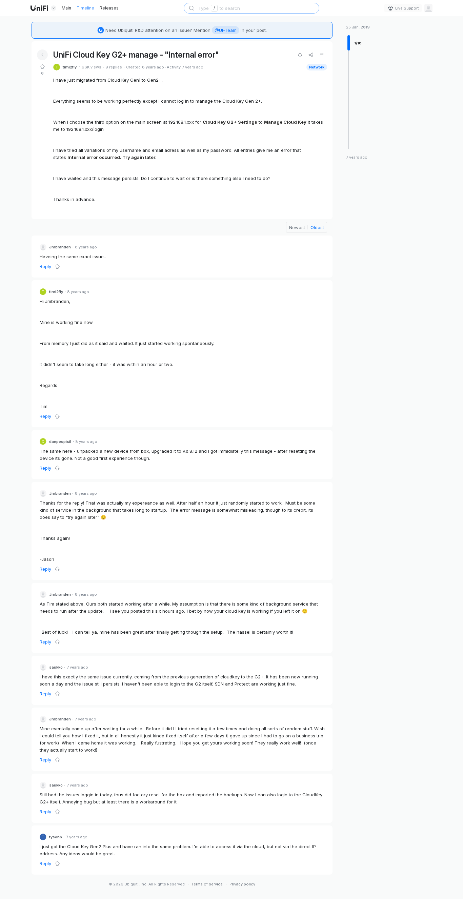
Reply (45, 266)
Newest (297, 227)
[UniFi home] (39, 8)
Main (66, 8)
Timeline (85, 8)
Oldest (317, 227)
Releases (109, 8)
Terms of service (207, 884)
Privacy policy (242, 884)
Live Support (407, 8)
